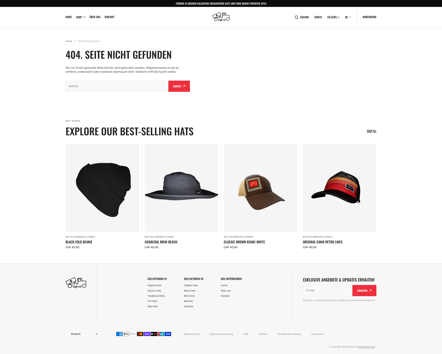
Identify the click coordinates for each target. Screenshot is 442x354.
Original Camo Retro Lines (323, 242)
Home (69, 17)
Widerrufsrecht (191, 334)
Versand (263, 334)
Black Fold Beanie (79, 242)
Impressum (317, 334)
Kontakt (109, 17)
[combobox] (116, 86)
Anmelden (362, 290)
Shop (79, 17)
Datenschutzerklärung (221, 334)
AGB (246, 334)
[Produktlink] (102, 197)
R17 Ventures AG (367, 347)
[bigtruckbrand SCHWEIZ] (221, 17)
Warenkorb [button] (369, 17)
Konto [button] (318, 17)
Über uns (94, 17)
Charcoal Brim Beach (161, 242)
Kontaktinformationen (289, 334)
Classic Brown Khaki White (244, 242)
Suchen (304, 17)
